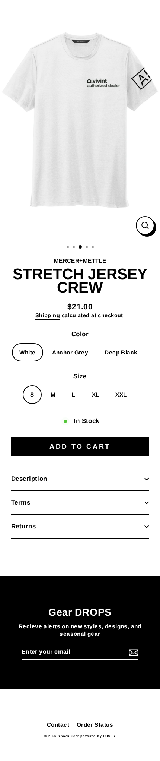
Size (80, 376)
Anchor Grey (70, 352)
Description (29, 478)
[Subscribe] (132, 652)
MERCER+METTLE (80, 261)
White (27, 352)
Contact (58, 724)
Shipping (47, 315)
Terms (20, 502)
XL (95, 394)
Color (80, 334)
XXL (121, 394)
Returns (23, 526)
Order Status (95, 724)
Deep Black (121, 352)
